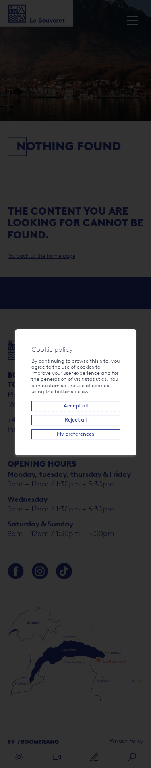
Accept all (76, 406)
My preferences (75, 434)
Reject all (76, 420)
